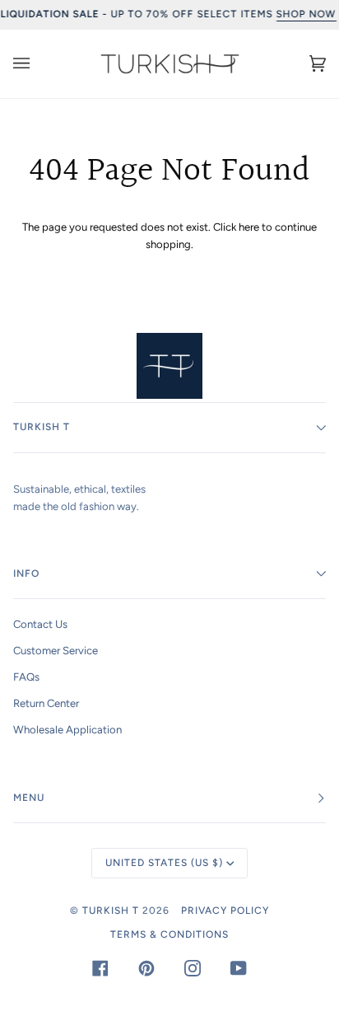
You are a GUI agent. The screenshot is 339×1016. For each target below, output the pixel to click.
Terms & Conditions (169, 934)
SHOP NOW (306, 14)
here (249, 227)
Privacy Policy (225, 910)
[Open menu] (38, 64)
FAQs (26, 677)
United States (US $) (164, 863)
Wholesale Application (67, 729)
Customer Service (55, 650)
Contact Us (40, 624)
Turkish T (110, 910)
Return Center (46, 703)
